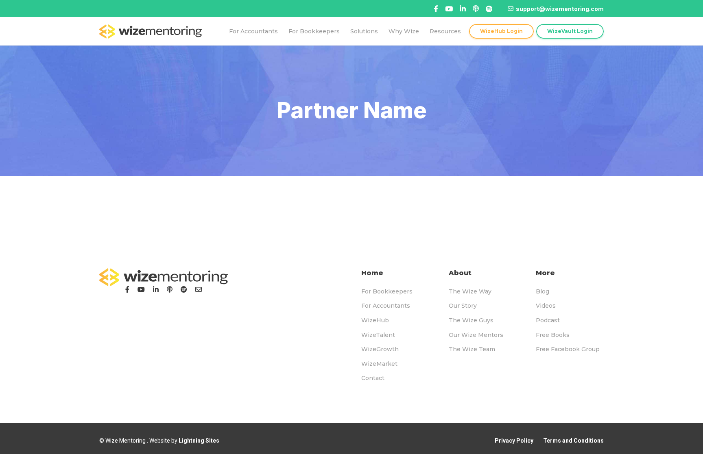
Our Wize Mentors (476, 335)
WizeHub (375, 320)
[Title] (449, 8)
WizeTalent (378, 335)
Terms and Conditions (573, 440)
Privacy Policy (514, 440)
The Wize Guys (471, 320)
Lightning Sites (199, 440)
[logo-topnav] (150, 31)
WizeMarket (379, 363)
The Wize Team (472, 349)
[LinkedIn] (156, 289)
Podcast (548, 320)
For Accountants (385, 305)
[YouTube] (141, 289)
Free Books (553, 335)
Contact (372, 378)
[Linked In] (476, 8)
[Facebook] (436, 8)
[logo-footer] (163, 277)
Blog (542, 291)
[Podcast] (169, 289)
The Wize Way (470, 291)
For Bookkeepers (387, 291)
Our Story (463, 305)
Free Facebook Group (568, 349)
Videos (546, 305)
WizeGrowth (380, 349)
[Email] (198, 289)
